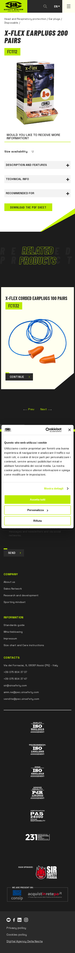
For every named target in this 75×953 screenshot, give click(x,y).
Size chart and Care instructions (24, 645)
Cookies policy (17, 935)
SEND (11, 553)
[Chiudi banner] (69, 430)
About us (9, 582)
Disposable (11, 22)
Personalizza (35, 510)
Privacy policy (16, 928)
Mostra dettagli (54, 488)
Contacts (12, 657)
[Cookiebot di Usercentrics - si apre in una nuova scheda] (46, 430)
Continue (17, 377)
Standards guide (14, 625)
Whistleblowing (13, 631)
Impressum (10, 638)
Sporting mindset (14, 602)
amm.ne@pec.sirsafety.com (21, 692)
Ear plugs (54, 18)
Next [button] (43, 409)
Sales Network (13, 588)
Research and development (21, 595)
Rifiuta (37, 520)
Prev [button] (31, 409)
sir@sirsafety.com (15, 685)
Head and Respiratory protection (25, 18)
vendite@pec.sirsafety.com (21, 698)
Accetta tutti (37, 499)
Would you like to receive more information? (33, 136)
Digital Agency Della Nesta (25, 941)
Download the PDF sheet (28, 207)
